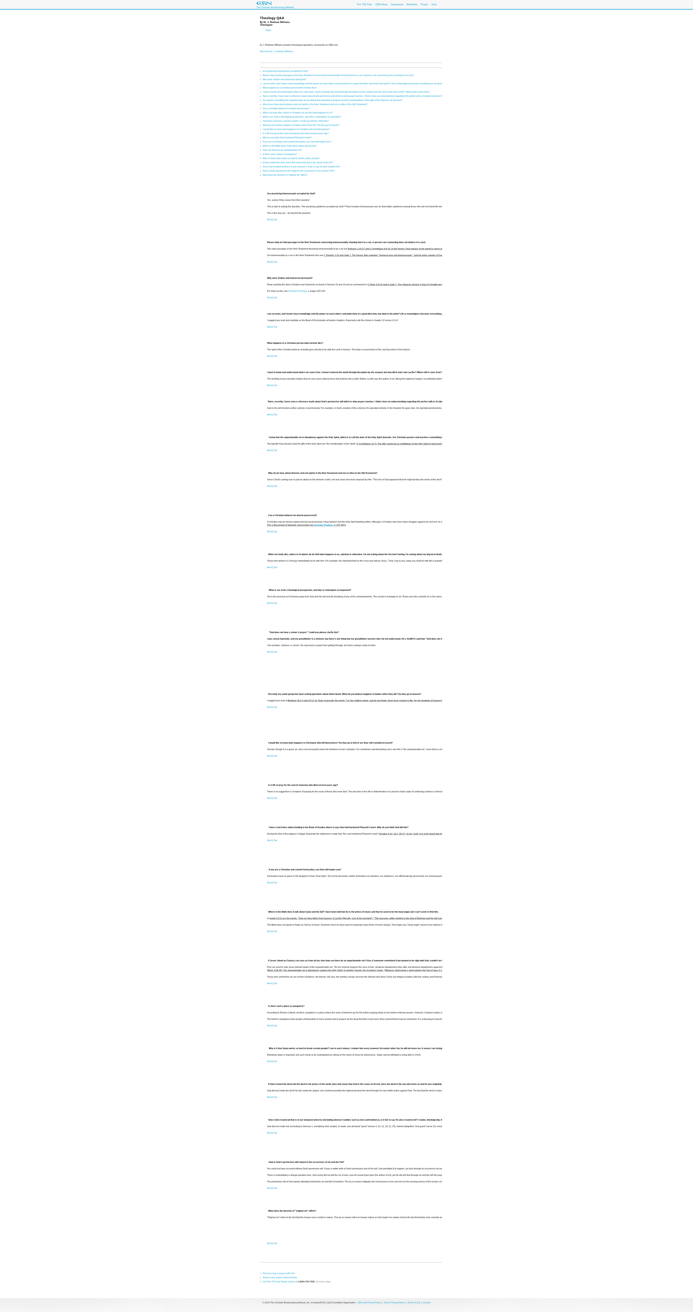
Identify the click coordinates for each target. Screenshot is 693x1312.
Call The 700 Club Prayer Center (279, 1281)
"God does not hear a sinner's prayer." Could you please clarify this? (296, 121)
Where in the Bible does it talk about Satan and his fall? (290, 146)
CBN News (381, 4)
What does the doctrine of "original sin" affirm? (285, 175)
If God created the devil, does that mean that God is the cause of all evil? (298, 162)
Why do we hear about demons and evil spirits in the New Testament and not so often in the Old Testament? (315, 104)
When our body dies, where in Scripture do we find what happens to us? (298, 112)
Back (269, 219)
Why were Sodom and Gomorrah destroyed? (284, 79)
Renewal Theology (297, 291)
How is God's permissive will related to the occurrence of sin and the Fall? (298, 171)
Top (275, 219)
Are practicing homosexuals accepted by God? (285, 71)
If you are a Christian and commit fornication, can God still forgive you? (297, 141)
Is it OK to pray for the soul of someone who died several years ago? (296, 133)
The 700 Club (364, 4)
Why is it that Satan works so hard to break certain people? (291, 158)
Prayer (424, 4)
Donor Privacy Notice (394, 1302)
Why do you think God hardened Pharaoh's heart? (287, 137)
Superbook (397, 4)
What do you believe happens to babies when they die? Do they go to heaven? (301, 125)
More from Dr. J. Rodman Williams (276, 51)
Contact (427, 1302)
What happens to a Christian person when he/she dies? (290, 87)
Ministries (412, 4)
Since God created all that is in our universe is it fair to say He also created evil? (301, 166)
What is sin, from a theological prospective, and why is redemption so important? (302, 117)
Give (434, 4)
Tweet (268, 30)
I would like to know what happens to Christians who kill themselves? (296, 129)
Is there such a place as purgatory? (280, 154)
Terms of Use (414, 1302)
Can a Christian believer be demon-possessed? (286, 108)
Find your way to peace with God (279, 1273)
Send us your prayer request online (280, 1277)
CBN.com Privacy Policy (369, 1302)
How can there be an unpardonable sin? (282, 150)
